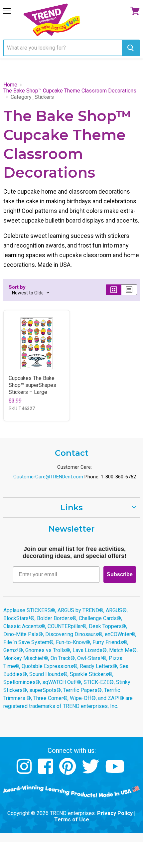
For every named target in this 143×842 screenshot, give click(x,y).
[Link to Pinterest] (68, 771)
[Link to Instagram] (25, 771)
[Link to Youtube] (115, 771)
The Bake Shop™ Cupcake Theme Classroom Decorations (69, 91)
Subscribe (120, 574)
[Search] (130, 48)
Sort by (17, 287)
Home (10, 85)
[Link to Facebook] (46, 771)
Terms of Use (71, 819)
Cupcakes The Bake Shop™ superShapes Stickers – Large (32, 385)
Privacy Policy (115, 813)
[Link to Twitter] (91, 771)
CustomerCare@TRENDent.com (48, 477)
